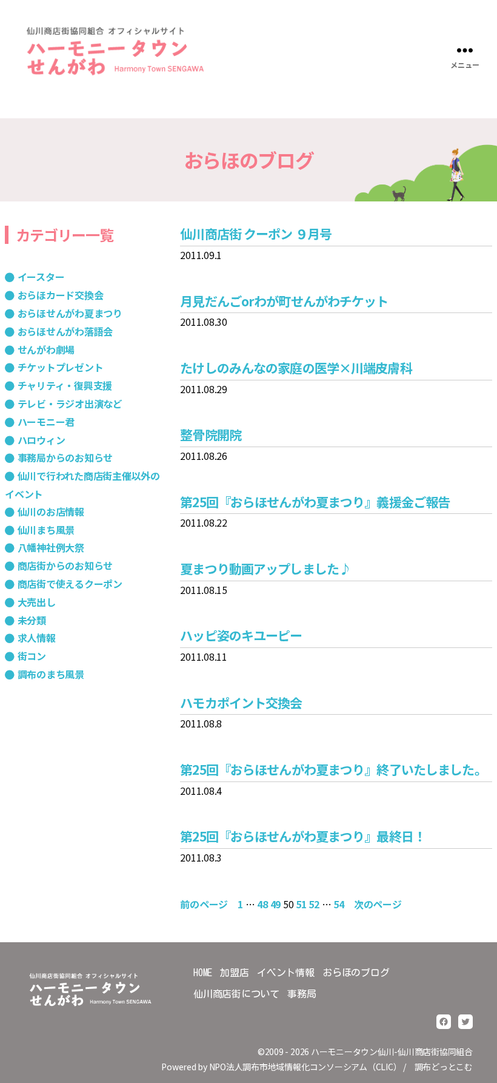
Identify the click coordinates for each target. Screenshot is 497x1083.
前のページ (204, 904)
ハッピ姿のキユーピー (241, 635)
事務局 (301, 994)
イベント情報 (286, 972)
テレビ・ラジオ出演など (70, 403)
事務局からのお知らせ (65, 457)
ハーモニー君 (46, 421)
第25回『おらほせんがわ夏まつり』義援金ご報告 (315, 502)
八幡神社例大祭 (51, 547)
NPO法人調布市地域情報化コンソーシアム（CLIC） (305, 1067)
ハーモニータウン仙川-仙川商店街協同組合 (392, 1051)
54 (338, 904)
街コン (32, 656)
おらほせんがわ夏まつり (70, 313)
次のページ (378, 904)
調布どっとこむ (444, 1067)
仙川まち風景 (46, 529)
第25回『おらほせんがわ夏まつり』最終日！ (302, 836)
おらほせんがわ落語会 (65, 331)
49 (275, 904)
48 (262, 904)
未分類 (32, 620)
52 (314, 904)
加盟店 (234, 972)
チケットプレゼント (60, 367)
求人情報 (37, 637)
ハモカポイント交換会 (241, 702)
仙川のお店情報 (51, 511)
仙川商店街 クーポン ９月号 (256, 233)
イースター (41, 276)
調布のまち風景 (51, 674)
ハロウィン (41, 440)
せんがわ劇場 (46, 349)
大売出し (37, 602)
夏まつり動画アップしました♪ (265, 568)
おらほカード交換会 (60, 295)
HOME (202, 972)
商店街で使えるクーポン (70, 583)
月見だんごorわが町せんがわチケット (284, 301)
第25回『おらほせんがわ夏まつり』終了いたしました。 (333, 769)
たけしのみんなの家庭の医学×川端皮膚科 (296, 368)
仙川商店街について (236, 994)
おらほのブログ (355, 972)
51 (301, 904)
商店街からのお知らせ (65, 565)
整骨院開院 (210, 434)
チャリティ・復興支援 (65, 385)
